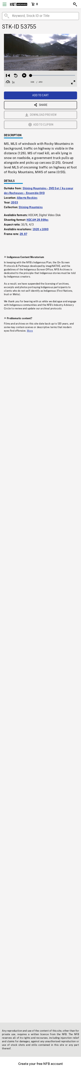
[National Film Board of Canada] (18, 4)
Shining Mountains (31, 207)
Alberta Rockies (27, 198)
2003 (14, 202)
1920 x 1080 (41, 229)
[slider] (53, 75)
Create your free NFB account (40, 1064)
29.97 (23, 234)
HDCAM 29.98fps (37, 220)
